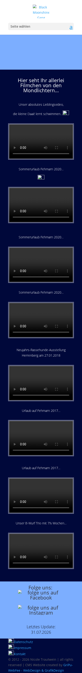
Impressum (22, 648)
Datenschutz (23, 642)
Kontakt (20, 654)
